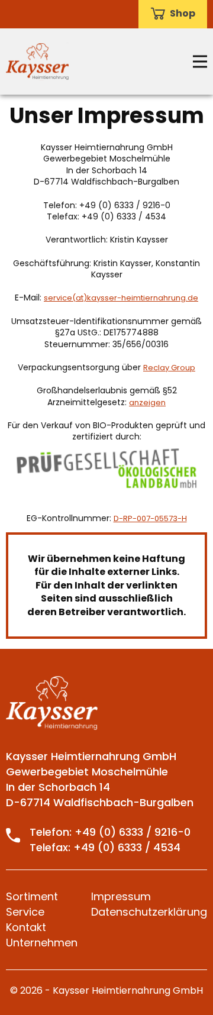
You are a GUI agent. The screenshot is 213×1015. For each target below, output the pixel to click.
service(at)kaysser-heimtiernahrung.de (121, 298)
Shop (182, 13)
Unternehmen (42, 942)
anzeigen (147, 402)
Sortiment (32, 896)
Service (25, 911)
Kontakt (26, 927)
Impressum (121, 896)
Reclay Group (169, 368)
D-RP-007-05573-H (150, 518)
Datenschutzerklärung (149, 911)
